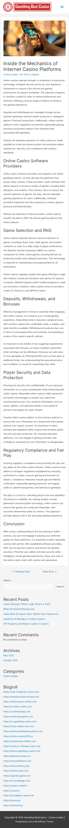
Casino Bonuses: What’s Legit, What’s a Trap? (26, 604)
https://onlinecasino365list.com (19, 741)
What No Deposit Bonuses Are (18, 609)
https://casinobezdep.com (16, 711)
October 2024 (10, 660)
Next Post (50, 571)
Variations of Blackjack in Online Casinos (24, 619)
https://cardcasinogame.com (18, 716)
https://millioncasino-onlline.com (20, 701)
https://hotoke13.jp (13, 805)
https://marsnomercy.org (16, 766)
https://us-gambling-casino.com (19, 721)
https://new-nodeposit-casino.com (21, 692)
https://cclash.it (11, 790)
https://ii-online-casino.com (17, 706)
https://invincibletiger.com (16, 780)
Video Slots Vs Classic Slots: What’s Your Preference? (31, 614)
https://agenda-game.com (16, 775)
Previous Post (21, 571)
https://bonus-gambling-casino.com (21, 751)
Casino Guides (10, 74)
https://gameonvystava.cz (17, 756)
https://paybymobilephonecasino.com (22, 731)
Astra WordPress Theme (41, 821)
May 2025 (8, 655)
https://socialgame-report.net (18, 795)
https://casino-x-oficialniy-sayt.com (21, 746)
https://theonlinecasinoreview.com (21, 696)
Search (7, 580)
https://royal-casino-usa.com (18, 726)
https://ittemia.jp (11, 800)
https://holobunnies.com (15, 770)
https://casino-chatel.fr (15, 785)
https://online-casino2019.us (18, 736)
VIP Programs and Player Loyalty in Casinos (26, 623)
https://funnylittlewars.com (17, 761)
